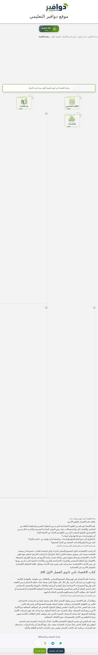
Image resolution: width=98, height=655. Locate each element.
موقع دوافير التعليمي (49, 16)
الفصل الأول (55, 37)
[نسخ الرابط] (37, 643)
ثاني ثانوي (82, 37)
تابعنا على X (40, 651)
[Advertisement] (49, 60)
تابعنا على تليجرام (56, 651)
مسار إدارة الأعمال (69, 37)
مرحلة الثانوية (93, 37)
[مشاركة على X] (45, 643)
